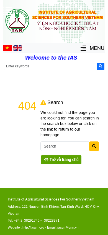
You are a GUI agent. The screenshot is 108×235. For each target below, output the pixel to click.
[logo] (54, 34)
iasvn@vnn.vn (68, 227)
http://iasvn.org (33, 227)
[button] (83, 48)
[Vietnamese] (7, 49)
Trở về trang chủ (63, 159)
